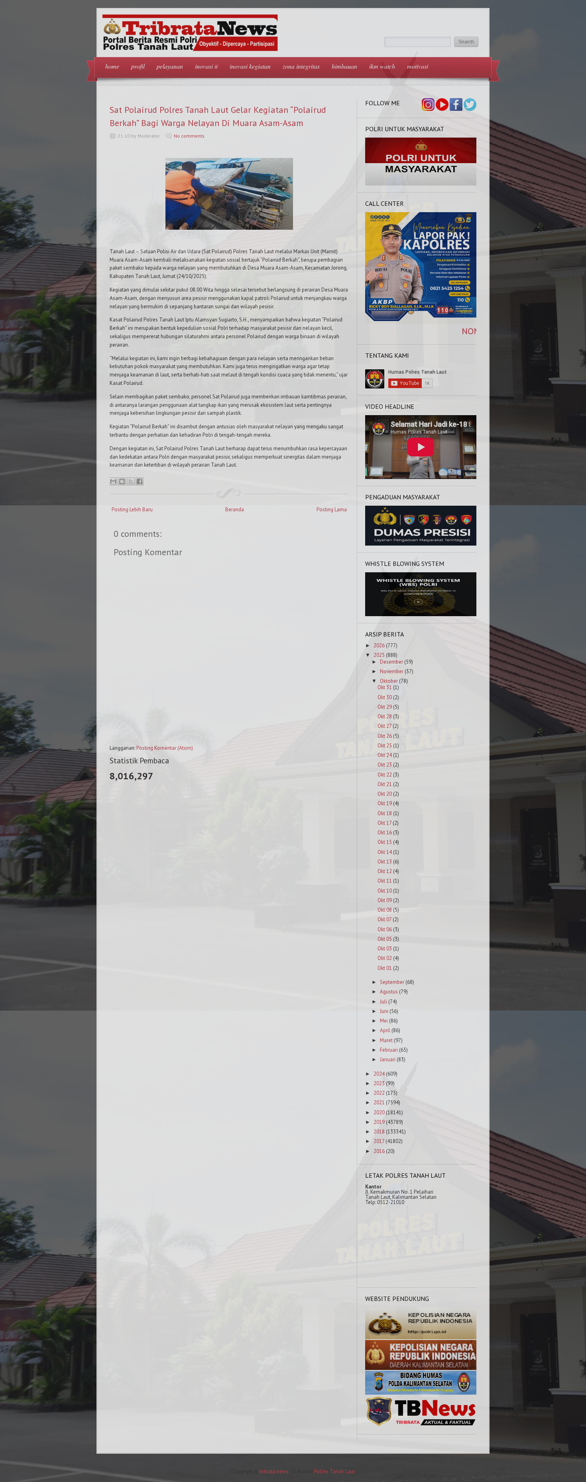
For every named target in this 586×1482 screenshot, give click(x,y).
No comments (189, 136)
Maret (386, 1040)
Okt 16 (385, 832)
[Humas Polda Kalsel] (421, 1392)
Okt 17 (384, 823)
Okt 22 (385, 774)
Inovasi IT (206, 66)
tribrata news (274, 1471)
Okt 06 (385, 929)
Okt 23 (385, 764)
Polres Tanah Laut (334, 1471)
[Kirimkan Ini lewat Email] (113, 481)
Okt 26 (385, 736)
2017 (379, 1141)
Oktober (389, 681)
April (385, 1030)
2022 (379, 1093)
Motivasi (417, 66)
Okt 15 (385, 842)
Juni (384, 1011)
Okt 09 (385, 900)
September (392, 982)
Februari (389, 1049)
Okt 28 (385, 716)
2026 (379, 645)
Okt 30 (385, 697)
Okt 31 (385, 687)
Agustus (389, 991)
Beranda (234, 509)
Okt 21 (385, 784)
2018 (379, 1131)
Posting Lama (332, 509)
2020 (379, 1112)
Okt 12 (385, 871)
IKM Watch (382, 66)
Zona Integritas (301, 66)
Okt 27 (384, 726)
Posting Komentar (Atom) (164, 748)
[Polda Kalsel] (421, 1368)
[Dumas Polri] (421, 183)
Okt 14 (385, 852)
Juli (383, 1001)
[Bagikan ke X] (131, 481)
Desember (391, 661)
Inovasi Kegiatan (250, 66)
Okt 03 (385, 948)
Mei (384, 1020)
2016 (379, 1151)
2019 (379, 1122)
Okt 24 (385, 755)
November (391, 671)
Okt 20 (385, 793)
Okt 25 (385, 745)
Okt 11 (385, 880)
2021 (379, 1102)
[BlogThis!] (122, 481)
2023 (379, 1083)
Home (112, 66)
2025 (379, 655)
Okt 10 (385, 890)
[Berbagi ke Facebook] (140, 481)
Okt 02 (385, 958)
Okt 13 (385, 861)
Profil (138, 66)
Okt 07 (384, 919)
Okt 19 (385, 803)
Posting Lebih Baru (132, 509)
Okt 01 (385, 968)
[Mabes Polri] (421, 1337)
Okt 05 (385, 939)
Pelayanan (170, 66)
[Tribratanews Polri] (421, 1425)
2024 (379, 1073)
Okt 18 (385, 813)
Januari (387, 1059)
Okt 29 (385, 707)
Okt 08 (385, 910)
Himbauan (344, 66)
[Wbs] (421, 614)
